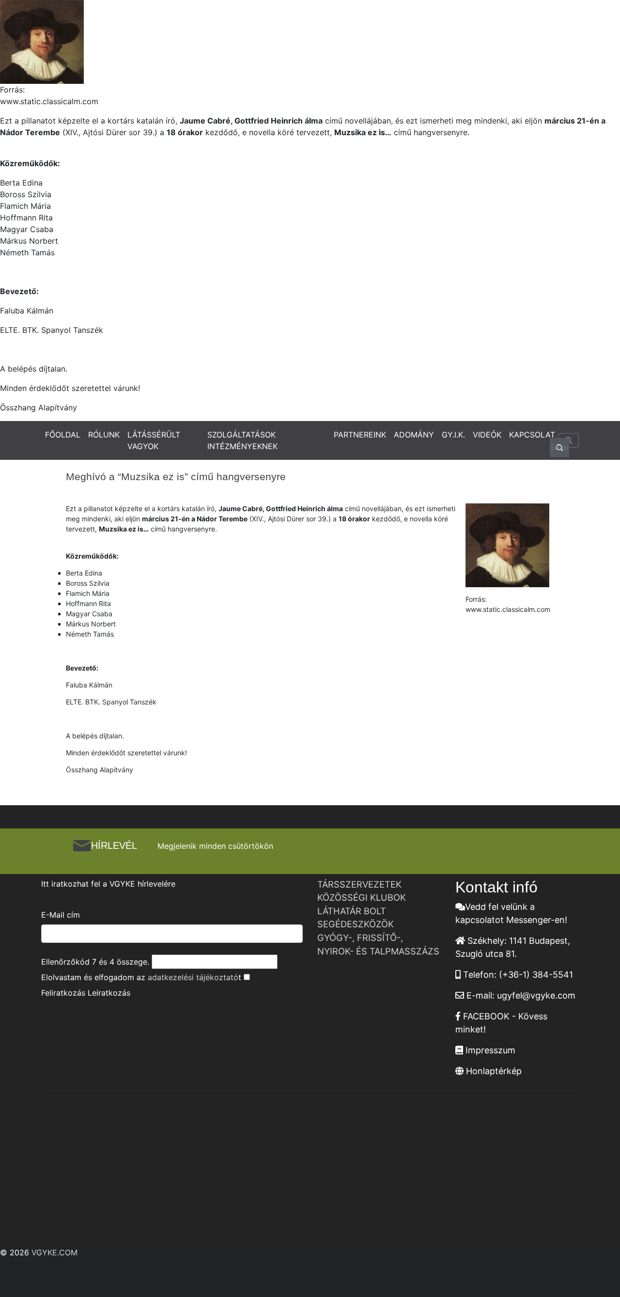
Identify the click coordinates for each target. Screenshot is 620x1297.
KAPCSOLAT (532, 434)
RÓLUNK (104, 434)
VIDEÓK (487, 434)
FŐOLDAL (62, 434)
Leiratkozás (109, 993)
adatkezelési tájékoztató (193, 977)
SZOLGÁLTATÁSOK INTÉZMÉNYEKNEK (242, 440)
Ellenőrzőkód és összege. (95, 962)
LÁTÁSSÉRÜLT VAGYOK (153, 440)
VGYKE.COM (54, 1252)
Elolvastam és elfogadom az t (141, 977)
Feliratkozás (63, 993)
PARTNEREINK (360, 434)
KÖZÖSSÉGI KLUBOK (361, 897)
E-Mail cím (60, 915)
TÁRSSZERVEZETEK (359, 884)
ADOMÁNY (414, 434)
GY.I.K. (453, 434)
